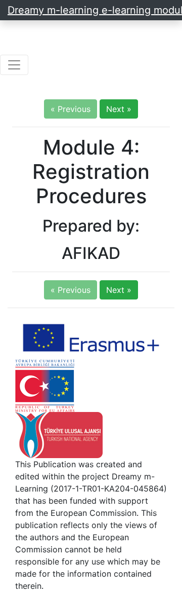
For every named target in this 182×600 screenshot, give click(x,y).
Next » (118, 109)
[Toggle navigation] (14, 65)
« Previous (70, 109)
